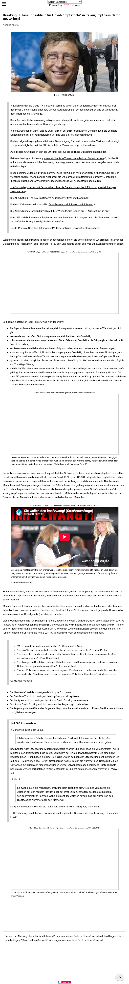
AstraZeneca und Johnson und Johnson (71, 204)
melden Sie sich (37, 940)
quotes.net (24, 680)
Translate (75, 5)
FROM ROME (66, 95)
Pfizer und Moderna (76, 197)
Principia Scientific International (35, 228)
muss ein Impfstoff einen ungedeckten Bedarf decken (74, 158)
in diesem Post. (77, 464)
